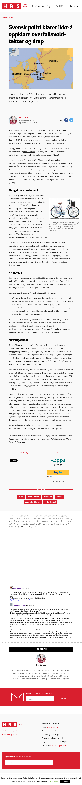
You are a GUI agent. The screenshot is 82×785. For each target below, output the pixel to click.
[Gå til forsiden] (12, 724)
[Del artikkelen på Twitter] (71, 120)
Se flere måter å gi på (57, 481)
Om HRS (59, 6)
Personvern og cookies (10, 735)
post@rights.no (52, 727)
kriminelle (48, 497)
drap (21, 497)
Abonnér (63, 699)
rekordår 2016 (51, 502)
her (71, 438)
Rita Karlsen (23, 118)
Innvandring (7, 18)
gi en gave (14, 438)
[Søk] (78, 6)
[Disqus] (41, 557)
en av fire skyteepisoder (25, 154)
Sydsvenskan (34, 133)
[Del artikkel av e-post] (61, 120)
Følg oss (49, 6)
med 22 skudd (29, 151)
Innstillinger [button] (54, 781)
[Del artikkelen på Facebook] (66, 120)
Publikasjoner (38, 6)
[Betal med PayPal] (58, 472)
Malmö (60, 497)
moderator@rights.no (28, 527)
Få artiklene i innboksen (39, 693)
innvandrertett (34, 497)
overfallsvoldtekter (33, 502)
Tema (72, 6)
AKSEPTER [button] (65, 781)
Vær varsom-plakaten (58, 746)
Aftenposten (18, 277)
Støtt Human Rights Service (12, 731)
